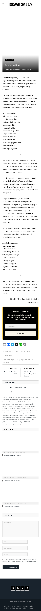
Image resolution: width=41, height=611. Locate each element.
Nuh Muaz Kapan (9, 452)
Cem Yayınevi (8, 351)
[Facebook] (27, 588)
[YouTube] (13, 588)
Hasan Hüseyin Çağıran (12, 69)
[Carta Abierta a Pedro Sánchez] (20, 469)
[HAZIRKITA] (20, 4)
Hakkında (7, 606)
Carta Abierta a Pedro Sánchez (12, 480)
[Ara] (38, 4)
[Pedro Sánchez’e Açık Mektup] (20, 494)
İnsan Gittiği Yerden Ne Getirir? (12, 455)
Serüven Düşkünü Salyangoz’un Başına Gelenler (18, 361)
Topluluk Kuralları (9, 608)
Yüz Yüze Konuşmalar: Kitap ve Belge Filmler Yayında (30, 374)
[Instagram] (18, 588)
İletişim (31, 608)
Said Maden (7, 355)
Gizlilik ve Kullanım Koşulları (25, 606)
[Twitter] (22, 588)
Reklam (25, 608)
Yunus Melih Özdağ (9, 477)
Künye (13, 606)
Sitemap (18, 608)
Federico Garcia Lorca (23, 351)
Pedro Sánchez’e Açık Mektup (12, 506)
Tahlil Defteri (9, 59)
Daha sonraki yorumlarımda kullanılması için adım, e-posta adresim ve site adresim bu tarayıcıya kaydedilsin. (19, 560)
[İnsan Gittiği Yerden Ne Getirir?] (20, 443)
